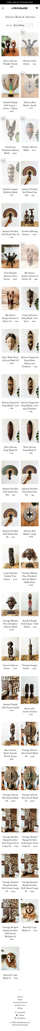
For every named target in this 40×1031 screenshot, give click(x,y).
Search (20, 997)
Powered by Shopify (20, 1025)
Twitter (21, 1015)
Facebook (21, 1012)
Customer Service (20, 1002)
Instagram (21, 1018)
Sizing (20, 1008)
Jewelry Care (20, 1005)
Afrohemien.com (23, 1022)
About (20, 1000)
